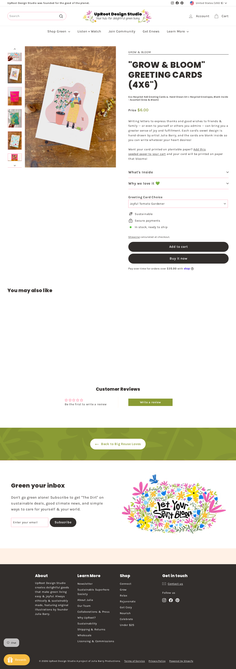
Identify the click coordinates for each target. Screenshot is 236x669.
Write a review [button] (150, 402)
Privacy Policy (157, 661)
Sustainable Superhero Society (93, 592)
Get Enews (151, 31)
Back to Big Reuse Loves (120, 444)
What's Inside (140, 172)
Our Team (84, 605)
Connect (125, 583)
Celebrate (126, 619)
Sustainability (87, 623)
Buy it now (178, 258)
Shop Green (57, 31)
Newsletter (85, 583)
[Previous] (14, 49)
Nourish (125, 613)
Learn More (176, 31)
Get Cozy (126, 607)
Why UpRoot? (86, 617)
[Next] (14, 164)
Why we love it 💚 (144, 183)
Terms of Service (134, 661)
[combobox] (36, 16)
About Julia (85, 600)
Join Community (122, 31)
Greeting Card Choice (145, 197)
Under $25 (127, 625)
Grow (123, 589)
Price (132, 110)
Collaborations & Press (93, 611)
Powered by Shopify (181, 661)
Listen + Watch (89, 31)
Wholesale (84, 635)
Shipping (134, 237)
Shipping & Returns (91, 629)
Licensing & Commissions (95, 641)
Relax (123, 595)
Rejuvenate (128, 601)
